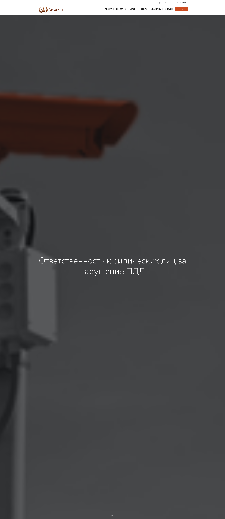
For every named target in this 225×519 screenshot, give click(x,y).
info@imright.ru (182, 3)
